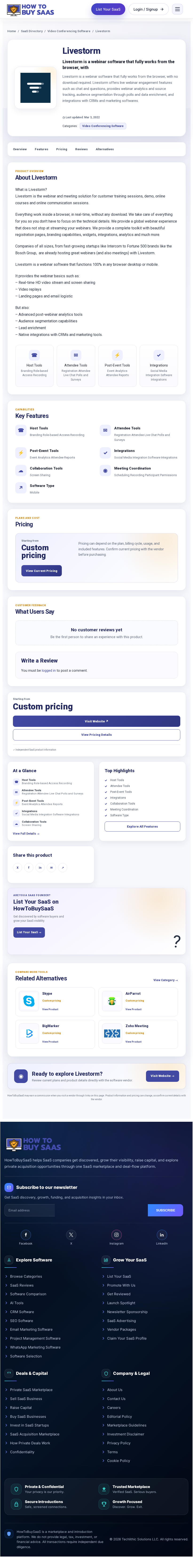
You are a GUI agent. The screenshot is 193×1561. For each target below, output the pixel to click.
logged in (49, 670)
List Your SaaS (108, 9)
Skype (47, 993)
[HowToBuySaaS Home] (31, 9)
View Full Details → (26, 833)
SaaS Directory (32, 31)
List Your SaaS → (29, 932)
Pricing (61, 149)
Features (41, 149)
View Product (50, 1009)
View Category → (166, 980)
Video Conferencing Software (69, 31)
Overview (20, 149)
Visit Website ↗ (96, 721)
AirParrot (133, 993)
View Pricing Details (96, 734)
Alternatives (105, 149)
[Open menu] (177, 9)
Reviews (81, 149)
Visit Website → (162, 1076)
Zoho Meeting (137, 1026)
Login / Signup (146, 9)
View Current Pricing (41, 571)
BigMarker (50, 1026)
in (40, 867)
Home (11, 31)
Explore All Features (142, 826)
